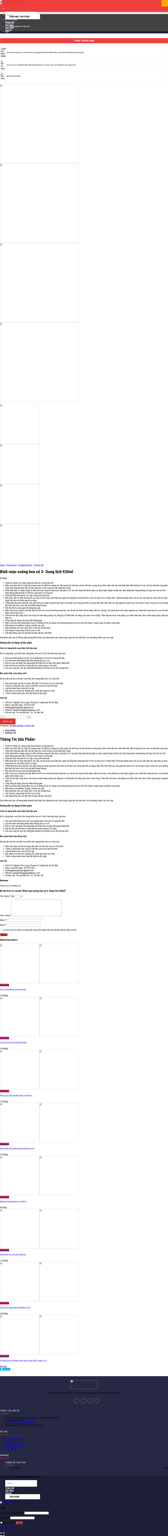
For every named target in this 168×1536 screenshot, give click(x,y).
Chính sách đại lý (12, 1449)
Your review (5, 915)
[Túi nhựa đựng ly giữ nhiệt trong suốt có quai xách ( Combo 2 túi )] (39, 1353)
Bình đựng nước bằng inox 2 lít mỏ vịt (13, 1201)
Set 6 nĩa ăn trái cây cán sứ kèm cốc (13, 1254)
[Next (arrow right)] (4, 1535)
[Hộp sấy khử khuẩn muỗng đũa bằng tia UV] (39, 1300)
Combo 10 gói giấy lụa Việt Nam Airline (13, 1042)
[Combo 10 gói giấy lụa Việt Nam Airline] (39, 1035)
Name (3, 920)
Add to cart (7, 721)
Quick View (4, 985)
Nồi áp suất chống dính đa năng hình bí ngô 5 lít (17, 1148)
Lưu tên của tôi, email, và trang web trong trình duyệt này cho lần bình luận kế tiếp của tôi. (40, 930)
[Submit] (164, 3)
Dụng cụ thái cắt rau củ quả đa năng (13, 989)
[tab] (86, 730)
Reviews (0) (10, 732)
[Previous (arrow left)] (1, 1535)
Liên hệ (8, 30)
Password (5, 1518)
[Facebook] (76, 1400)
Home (2, 565)
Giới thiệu (9, 25)
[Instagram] (90, 1400)
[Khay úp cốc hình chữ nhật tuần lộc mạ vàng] (39, 1088)
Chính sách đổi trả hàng (14, 1446)
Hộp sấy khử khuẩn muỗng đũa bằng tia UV (15, 1307)
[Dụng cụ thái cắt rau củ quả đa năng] (39, 982)
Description (10, 730)
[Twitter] (83, 1400)
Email (3, 925)
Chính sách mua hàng (13, 1439)
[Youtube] (96, 1400)
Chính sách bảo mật (13, 1441)
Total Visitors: (16, 1468)
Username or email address (12, 1513)
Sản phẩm (9, 27)
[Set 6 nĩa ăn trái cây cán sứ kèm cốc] (39, 1247)
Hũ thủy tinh (39, 565)
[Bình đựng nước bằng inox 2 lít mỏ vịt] (39, 1194)
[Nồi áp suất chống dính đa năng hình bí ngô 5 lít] (39, 1141)
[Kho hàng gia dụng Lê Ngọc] (12, 2)
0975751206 (29, 1420)
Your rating (5, 896)
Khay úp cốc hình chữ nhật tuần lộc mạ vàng (16, 1095)
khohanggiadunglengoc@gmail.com (19, 1423)
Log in (19, 1523)
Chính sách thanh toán (14, 1444)
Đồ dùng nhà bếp (25, 565)
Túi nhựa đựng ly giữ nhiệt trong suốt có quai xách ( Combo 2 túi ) (23, 1360)
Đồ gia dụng (12, 565)
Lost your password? (8, 1527)
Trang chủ (9, 22)
